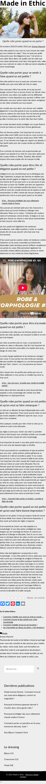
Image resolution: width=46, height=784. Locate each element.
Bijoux (7, 753)
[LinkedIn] (17, 604)
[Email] (23, 604)
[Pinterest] (12, 604)
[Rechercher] (38, 668)
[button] (1, 782)
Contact (23, 777)
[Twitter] (7, 604)
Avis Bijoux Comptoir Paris (16, 733)
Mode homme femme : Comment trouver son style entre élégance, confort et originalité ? (22, 695)
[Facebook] (2, 604)
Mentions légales (32, 775)
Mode (4, 633)
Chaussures (9, 759)
